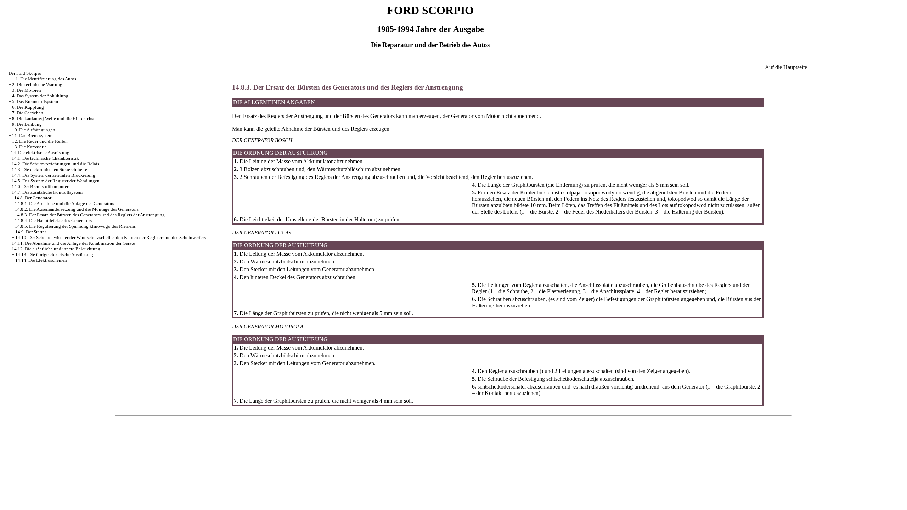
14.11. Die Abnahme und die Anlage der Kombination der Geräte (73, 243)
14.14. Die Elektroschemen (41, 260)
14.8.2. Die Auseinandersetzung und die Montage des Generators (77, 209)
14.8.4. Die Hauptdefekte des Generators (53, 220)
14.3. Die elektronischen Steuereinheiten (51, 169)
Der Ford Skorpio (25, 73)
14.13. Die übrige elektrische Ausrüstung (54, 254)
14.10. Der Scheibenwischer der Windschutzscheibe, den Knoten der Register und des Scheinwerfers (110, 237)
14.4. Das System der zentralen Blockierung (53, 175)
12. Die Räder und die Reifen (40, 141)
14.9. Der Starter (30, 231)
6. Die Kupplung (28, 107)
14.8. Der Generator (32, 197)
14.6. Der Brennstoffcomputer (40, 186)
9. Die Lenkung (27, 124)
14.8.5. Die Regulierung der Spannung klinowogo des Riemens (75, 226)
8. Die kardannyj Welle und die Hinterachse (53, 118)
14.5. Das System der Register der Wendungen (56, 180)
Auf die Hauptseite (786, 67)
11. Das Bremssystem (32, 135)
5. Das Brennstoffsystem (35, 101)
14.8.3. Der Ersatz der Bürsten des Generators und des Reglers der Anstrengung (90, 214)
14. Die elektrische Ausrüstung (40, 152)
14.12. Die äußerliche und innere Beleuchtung (56, 248)
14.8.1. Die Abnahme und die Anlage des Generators (64, 203)
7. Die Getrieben (27, 112)
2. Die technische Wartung (37, 84)
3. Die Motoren (26, 90)
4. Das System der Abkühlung (40, 95)
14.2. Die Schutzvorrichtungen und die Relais (55, 163)
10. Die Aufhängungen (33, 129)
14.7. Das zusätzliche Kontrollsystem (47, 192)
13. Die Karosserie (29, 146)
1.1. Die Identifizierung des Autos (44, 78)
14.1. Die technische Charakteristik (45, 158)
